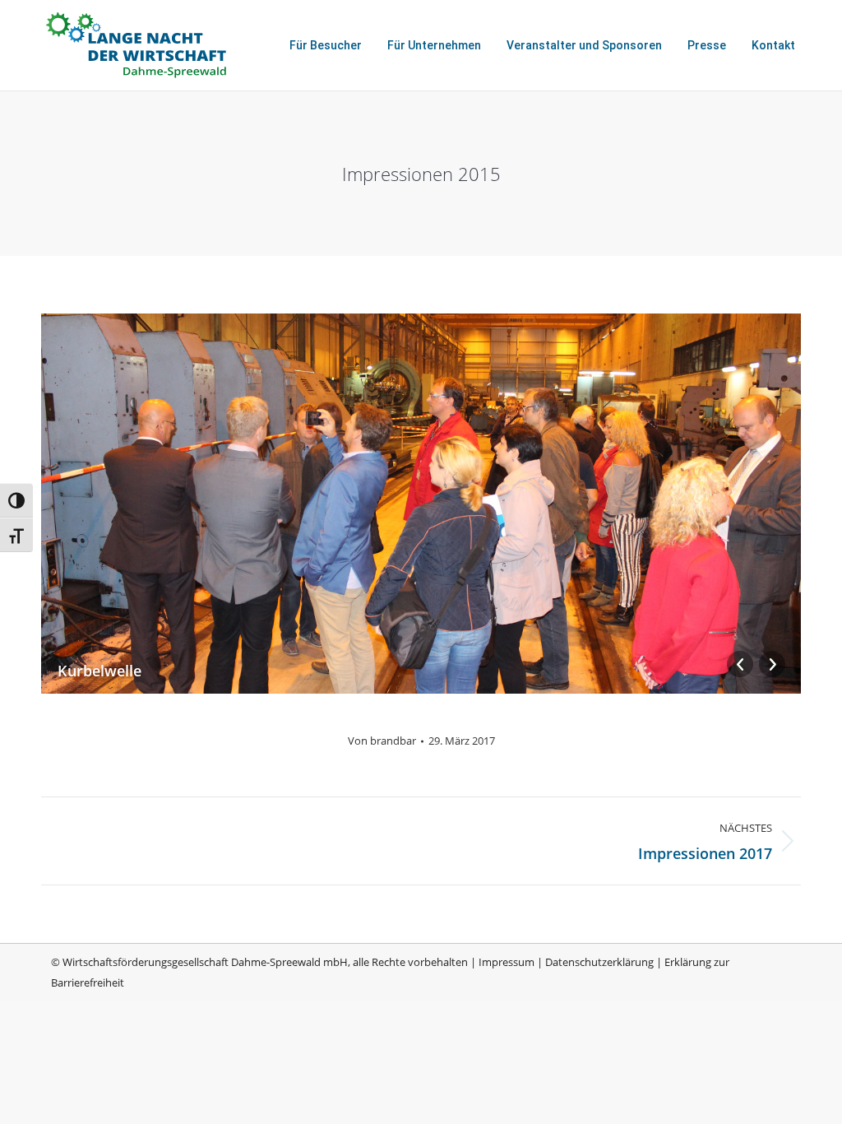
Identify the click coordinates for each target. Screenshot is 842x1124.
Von (382, 740)
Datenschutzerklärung (599, 961)
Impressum (506, 961)
